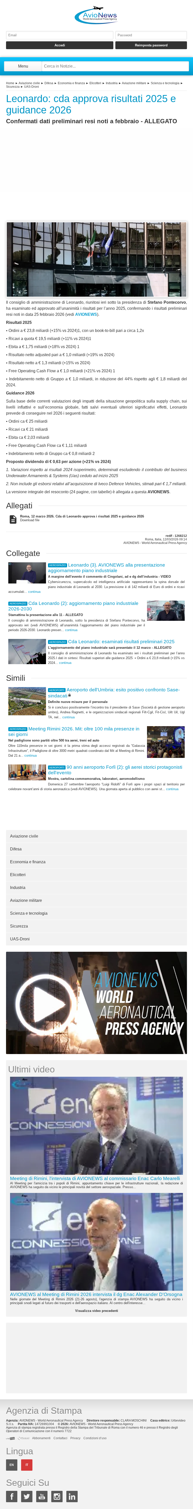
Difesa (48, 83)
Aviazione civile (29, 83)
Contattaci (60, 1438)
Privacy (75, 1438)
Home (10, 83)
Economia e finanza (71, 83)
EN (12, 1465)
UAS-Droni (31, 86)
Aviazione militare (134, 83)
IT (27, 1465)
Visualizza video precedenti (96, 1311)
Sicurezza (13, 86)
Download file (82, 518)
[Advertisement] (96, 182)
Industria (112, 83)
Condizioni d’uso (95, 1438)
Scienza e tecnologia (165, 83)
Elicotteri (95, 83)
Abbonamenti (41, 1438)
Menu (23, 66)
